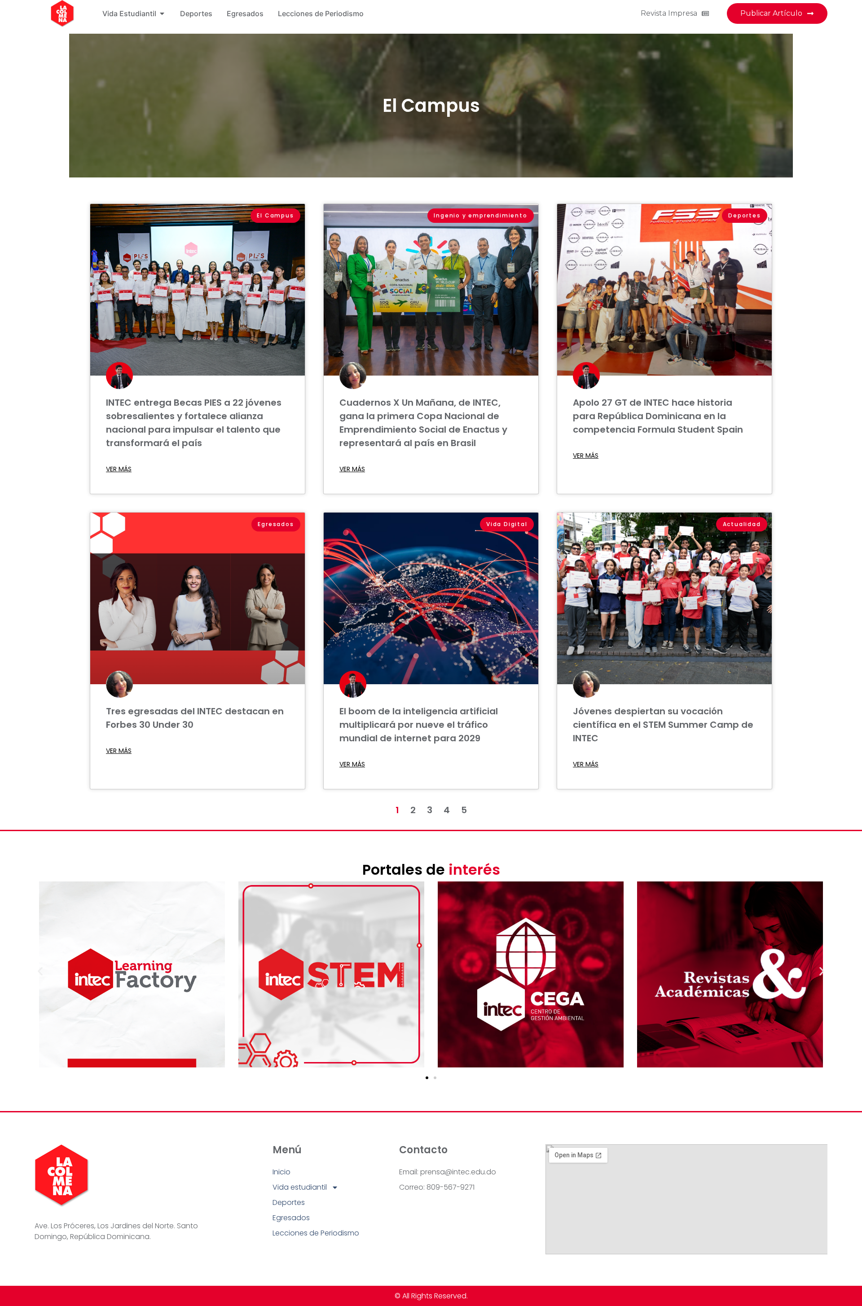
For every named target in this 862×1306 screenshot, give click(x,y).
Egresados (291, 1218)
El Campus (431, 105)
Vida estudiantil (300, 1187)
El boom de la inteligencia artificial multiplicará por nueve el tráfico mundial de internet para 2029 (418, 724)
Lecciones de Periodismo (316, 1233)
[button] (40, 971)
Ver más (119, 469)
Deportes (289, 1202)
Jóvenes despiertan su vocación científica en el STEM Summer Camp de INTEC (663, 724)
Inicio (281, 1172)
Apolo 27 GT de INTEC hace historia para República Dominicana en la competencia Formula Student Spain (658, 416)
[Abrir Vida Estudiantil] (162, 13)
